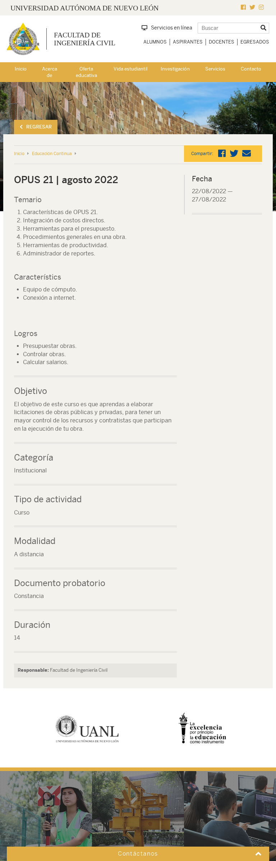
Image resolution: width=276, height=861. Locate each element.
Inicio (21, 69)
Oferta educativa (86, 72)
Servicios (215, 69)
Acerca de (49, 72)
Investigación (175, 69)
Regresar (39, 127)
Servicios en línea (171, 28)
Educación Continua (52, 153)
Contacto (251, 69)
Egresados (254, 42)
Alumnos (155, 42)
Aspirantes (188, 42)
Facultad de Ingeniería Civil (84, 39)
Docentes (221, 42)
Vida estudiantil (130, 69)
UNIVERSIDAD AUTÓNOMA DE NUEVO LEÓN (84, 8)
